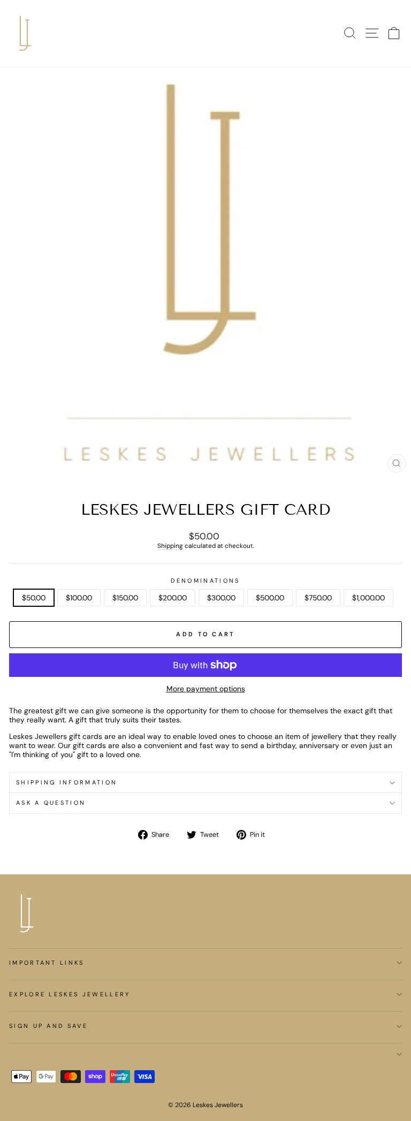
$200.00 (172, 598)
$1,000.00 (368, 598)
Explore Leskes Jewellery (70, 994)
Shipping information (66, 782)
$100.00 (79, 598)
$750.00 (318, 598)
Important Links (47, 962)
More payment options (205, 688)
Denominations (205, 580)
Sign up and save (48, 1026)
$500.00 (270, 598)
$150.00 (125, 598)
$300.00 (221, 598)
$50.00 (33, 598)
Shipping (170, 546)
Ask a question (51, 802)
